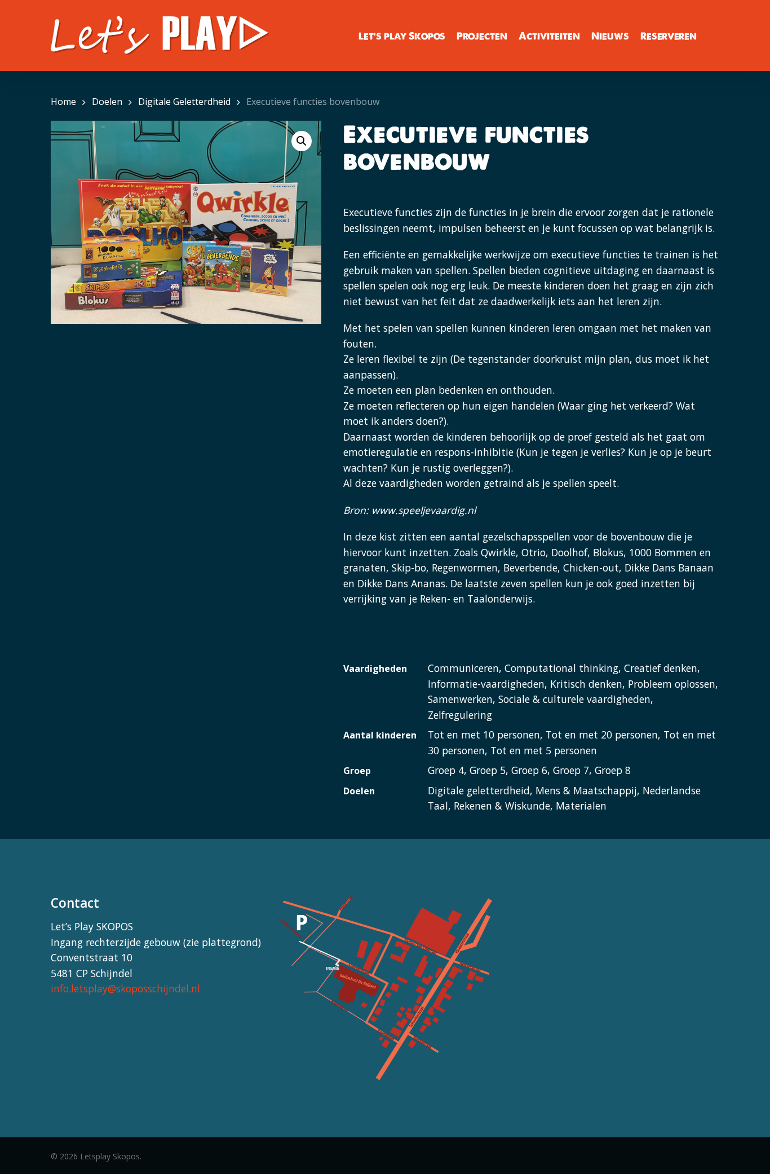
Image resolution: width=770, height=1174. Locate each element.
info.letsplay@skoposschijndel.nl (125, 988)
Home (63, 101)
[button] (301, 141)
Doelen (107, 101)
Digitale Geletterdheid (184, 101)
